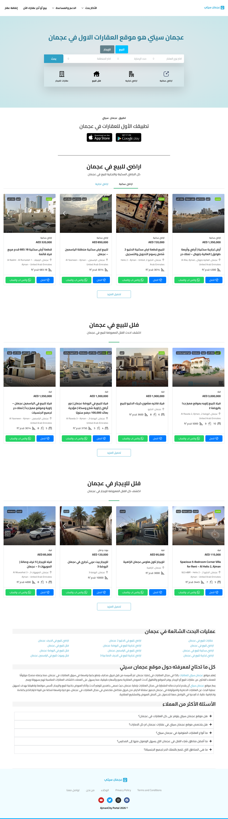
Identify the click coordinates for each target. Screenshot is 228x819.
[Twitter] (110, 800)
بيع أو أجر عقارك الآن (35, 7)
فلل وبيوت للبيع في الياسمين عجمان (49, 655)
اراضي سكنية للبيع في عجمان (198, 650)
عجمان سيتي (197, 685)
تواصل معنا (72, 790)
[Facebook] (127, 800)
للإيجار (195, 511)
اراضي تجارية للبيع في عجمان (198, 655)
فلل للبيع (96, 81)
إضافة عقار (11, 7)
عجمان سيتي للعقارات (191, 675)
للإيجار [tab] (107, 49)
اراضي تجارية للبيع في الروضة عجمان (122, 645)
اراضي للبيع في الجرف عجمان (53, 640)
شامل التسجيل (125, 199)
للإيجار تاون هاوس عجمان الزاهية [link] (143, 561)
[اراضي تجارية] (131, 74)
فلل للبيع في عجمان (58, 645)
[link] (198, 213)
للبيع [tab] (122, 49)
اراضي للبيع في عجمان (202, 645)
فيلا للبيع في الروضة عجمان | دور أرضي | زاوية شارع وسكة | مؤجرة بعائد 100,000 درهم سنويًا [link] (88, 408)
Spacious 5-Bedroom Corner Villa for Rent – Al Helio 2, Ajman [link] (200, 564)
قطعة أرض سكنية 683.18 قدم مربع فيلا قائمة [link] (29, 252)
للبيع (208, 199)
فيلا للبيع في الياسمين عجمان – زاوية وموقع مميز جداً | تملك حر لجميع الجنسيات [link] (32, 408)
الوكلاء (105, 790)
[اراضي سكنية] (166, 74)
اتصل (212, 280)
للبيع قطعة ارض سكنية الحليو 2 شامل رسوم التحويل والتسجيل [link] (144, 252)
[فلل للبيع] (96, 74)
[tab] (126, 184)
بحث (53, 58)
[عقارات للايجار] (62, 74)
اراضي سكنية (166, 81)
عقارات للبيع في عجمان (200, 640)
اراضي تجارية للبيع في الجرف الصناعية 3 (120, 655)
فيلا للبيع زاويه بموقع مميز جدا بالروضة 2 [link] (201, 406)
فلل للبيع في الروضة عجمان (54, 650)
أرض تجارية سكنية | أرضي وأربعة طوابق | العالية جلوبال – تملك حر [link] (200, 252)
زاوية (203, 353)
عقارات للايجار (61, 81)
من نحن (90, 790)
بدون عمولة (190, 199)
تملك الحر (180, 199)
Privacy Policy (123, 790)
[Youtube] (101, 800)
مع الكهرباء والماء (183, 353)
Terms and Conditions (149, 790)
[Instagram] (118, 800)
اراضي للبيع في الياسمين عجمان (124, 650)
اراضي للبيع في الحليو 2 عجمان (125, 640)
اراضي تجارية (131, 81)
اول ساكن (26, 353)
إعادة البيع (200, 199)
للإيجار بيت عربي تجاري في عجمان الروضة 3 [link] (88, 564)
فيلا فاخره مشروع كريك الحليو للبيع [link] (142, 403)
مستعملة (196, 353)
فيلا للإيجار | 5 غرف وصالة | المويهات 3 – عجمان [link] (35, 564)
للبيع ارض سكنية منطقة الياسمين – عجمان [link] (86, 252)
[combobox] (167, 58)
